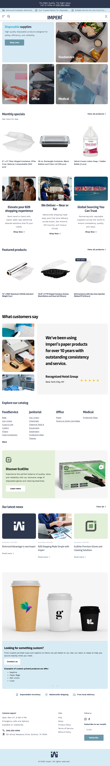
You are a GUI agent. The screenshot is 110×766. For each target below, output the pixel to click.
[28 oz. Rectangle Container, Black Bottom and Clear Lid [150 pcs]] (55, 141)
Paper (58, 417)
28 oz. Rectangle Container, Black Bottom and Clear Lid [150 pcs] (53, 162)
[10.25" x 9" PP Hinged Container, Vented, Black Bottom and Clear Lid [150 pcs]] (55, 269)
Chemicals (34, 421)
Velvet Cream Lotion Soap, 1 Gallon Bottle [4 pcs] (90, 162)
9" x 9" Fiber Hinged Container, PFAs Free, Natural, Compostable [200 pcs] (19, 164)
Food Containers (9, 435)
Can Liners (7, 421)
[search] (8, 16)
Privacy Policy (64, 725)
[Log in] (106, 16)
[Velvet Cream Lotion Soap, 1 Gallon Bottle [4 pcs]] (91, 141)
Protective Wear (36, 435)
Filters (5, 431)
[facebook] (89, 719)
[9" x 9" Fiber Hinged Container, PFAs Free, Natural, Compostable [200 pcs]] (19, 141)
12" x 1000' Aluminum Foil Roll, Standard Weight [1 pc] (17, 295)
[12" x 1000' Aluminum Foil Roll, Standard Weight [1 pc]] (19, 270)
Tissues (32, 438)
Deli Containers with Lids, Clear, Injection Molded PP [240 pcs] (89, 295)
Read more (101, 467)
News (60, 721)
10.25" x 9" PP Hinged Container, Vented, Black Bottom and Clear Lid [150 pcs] (53, 295)
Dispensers (34, 431)
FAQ (60, 717)
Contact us (12, 661)
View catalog (3, 16)
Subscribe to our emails (95, 724)
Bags (4, 417)
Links (60, 713)
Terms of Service (65, 728)
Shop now (14, 42)
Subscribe (94, 738)
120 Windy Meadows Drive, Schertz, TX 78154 (26, 734)
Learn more (15, 488)
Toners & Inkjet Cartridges (68, 421)
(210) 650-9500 (63, 5)
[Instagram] (85, 719)
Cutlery (5, 428)
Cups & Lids (7, 424)
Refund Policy (64, 732)
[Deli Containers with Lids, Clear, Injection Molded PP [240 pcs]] (91, 271)
